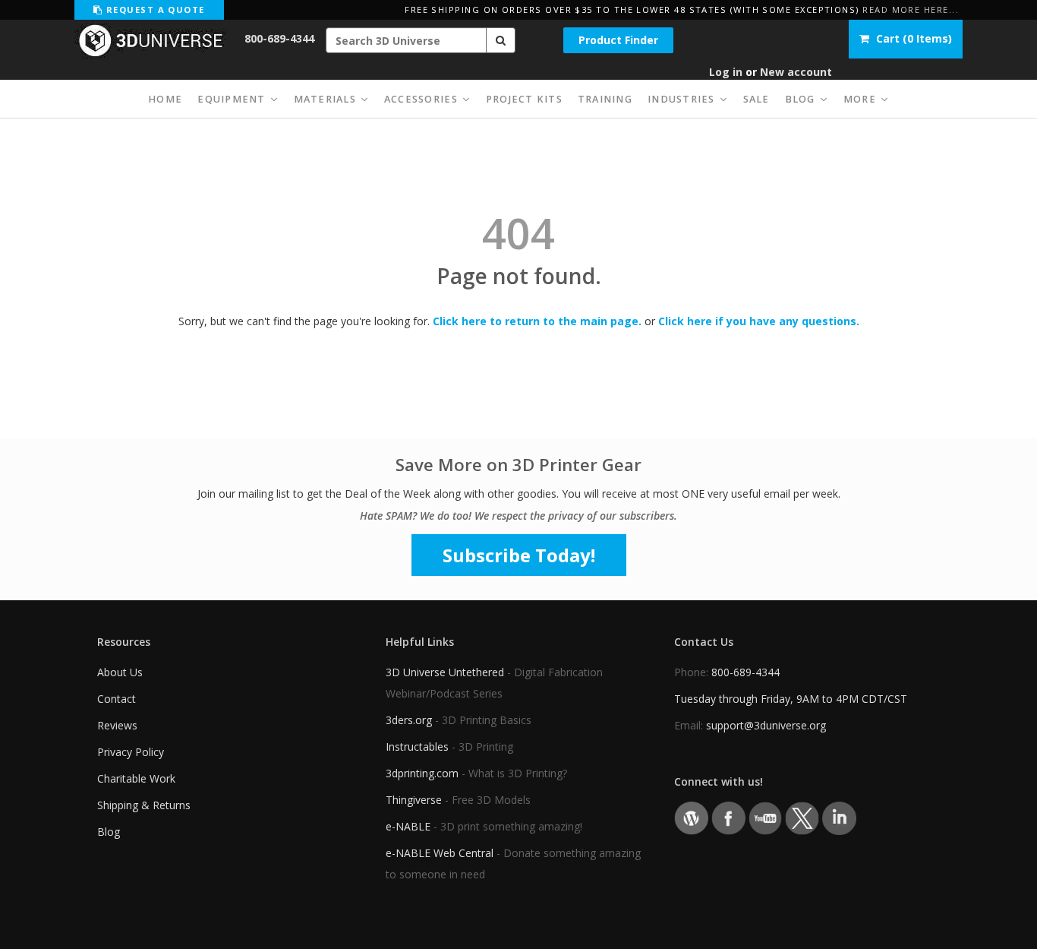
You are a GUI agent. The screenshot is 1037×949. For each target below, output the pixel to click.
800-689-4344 (279, 38)
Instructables (417, 746)
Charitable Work (136, 778)
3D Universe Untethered (445, 672)
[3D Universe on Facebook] (728, 817)
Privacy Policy (130, 752)
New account (796, 72)
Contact (116, 698)
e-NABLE (408, 826)
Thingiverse (414, 799)
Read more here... (910, 9)
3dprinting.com (422, 773)
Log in (725, 72)
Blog (108, 831)
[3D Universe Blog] (691, 817)
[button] (501, 40)
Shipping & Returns (144, 805)
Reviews (117, 725)
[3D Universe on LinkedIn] (839, 817)
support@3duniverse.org (766, 725)
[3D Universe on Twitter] (802, 817)
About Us (120, 672)
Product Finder (618, 40)
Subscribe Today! (519, 555)
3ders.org (409, 720)
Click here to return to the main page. (537, 321)
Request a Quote (153, 9)
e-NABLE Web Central (439, 853)
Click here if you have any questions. (758, 321)
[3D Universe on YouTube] (766, 817)
